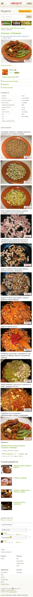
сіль (3, 118)
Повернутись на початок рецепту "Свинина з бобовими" (13, 446)
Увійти (29, 3)
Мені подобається (8, 454)
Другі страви (9, 28)
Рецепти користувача (8, 77)
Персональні (20, 563)
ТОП (18, 565)
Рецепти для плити (8, 87)
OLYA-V (5, 540)
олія (3, 116)
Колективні (20, 561)
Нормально (6, 84)
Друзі (2, 582)
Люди (2, 558)
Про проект (4, 572)
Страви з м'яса (25, 36)
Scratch (5, 533)
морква (3, 109)
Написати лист (15, 70)
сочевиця (4, 98)
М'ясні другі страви (19, 28)
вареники (8, 19)
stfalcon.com (17, 588)
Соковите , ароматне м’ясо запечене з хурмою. (21, 490)
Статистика (4, 579)
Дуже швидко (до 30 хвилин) (10, 81)
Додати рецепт (25, 11)
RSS (1, 519)
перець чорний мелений (8, 121)
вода (3, 114)
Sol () (12, 70)
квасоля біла (5, 102)
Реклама (19, 572)
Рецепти (3, 28)
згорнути (4, 519)
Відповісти (18, 534)
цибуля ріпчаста (6, 107)
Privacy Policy (5, 584)
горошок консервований (8, 104)
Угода (2, 577)
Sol (17, 456)
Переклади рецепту (6, 65)
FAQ (2, 574)
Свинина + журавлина (20, 478)
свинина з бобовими (7, 450)
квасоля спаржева (6, 100)
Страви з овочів (7, 37)
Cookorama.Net (12, 591)
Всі (17, 558)
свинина (4, 95)
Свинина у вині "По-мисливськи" (19, 503)
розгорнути (9, 519)
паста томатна (5, 111)
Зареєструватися (6, 552)
